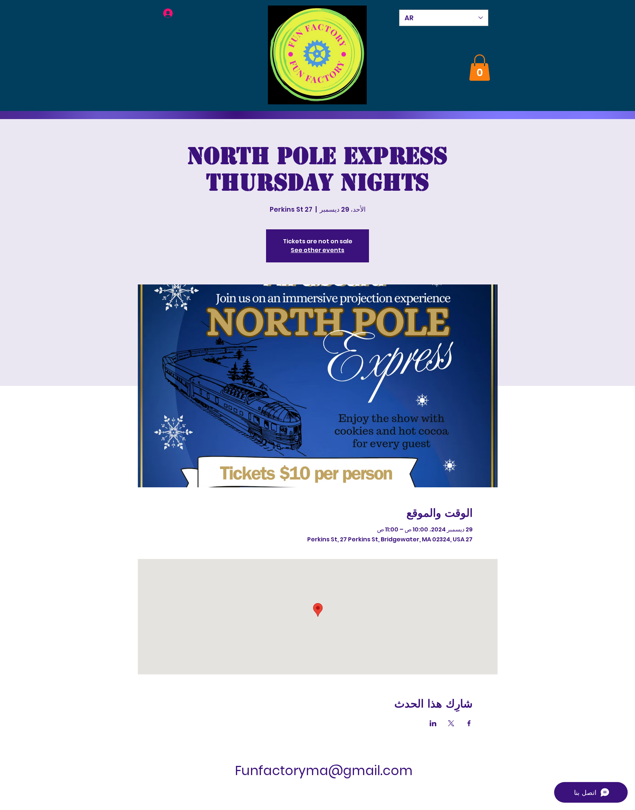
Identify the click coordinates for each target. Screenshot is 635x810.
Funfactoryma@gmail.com (324, 770)
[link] (480, 67)
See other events (317, 250)
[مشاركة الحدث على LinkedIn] (433, 723)
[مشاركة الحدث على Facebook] (469, 723)
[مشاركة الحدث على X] (451, 723)
